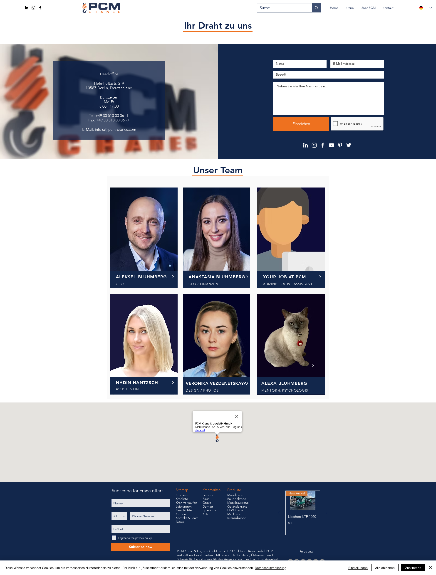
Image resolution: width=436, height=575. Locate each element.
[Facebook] (40, 7)
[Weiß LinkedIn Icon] (305, 145)
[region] (144, 238)
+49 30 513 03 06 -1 (112, 115)
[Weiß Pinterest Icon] (340, 145)
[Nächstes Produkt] (326, 513)
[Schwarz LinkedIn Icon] (26, 7)
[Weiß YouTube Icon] (331, 145)
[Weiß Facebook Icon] (323, 145)
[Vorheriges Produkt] (279, 513)
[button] (349, 7)
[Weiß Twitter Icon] (348, 145)
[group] (302, 512)
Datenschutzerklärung (270, 567)
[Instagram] (33, 7)
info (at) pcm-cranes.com (115, 129)
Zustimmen (413, 567)
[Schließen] (430, 567)
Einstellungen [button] (358, 567)
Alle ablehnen (385, 567)
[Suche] (316, 7)
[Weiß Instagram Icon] (314, 145)
